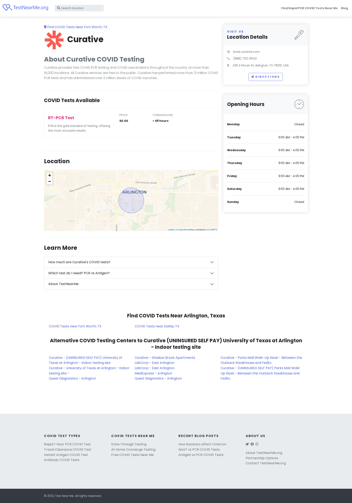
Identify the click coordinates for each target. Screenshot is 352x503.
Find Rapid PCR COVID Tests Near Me (309, 8)
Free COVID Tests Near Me (132, 454)
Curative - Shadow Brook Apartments (165, 357)
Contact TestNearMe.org (266, 463)
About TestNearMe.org (264, 452)
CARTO (213, 229)
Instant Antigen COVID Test (66, 454)
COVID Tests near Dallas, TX (157, 326)
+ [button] (49, 175)
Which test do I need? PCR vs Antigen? (79, 273)
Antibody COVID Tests (61, 460)
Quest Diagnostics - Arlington (72, 378)
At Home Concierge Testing (133, 449)
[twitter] (247, 444)
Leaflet (171, 229)
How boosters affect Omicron (202, 444)
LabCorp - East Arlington (154, 362)
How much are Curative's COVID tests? (79, 262)
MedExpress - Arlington (153, 373)
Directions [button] (267, 76)
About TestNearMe (63, 284)
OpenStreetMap (186, 229)
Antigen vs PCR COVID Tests (200, 454)
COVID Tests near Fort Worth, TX (75, 326)
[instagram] (256, 444)
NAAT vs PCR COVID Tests (199, 449)
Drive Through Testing (128, 444)
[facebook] (252, 444)
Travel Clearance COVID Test (67, 449)
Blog (344, 8)
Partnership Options (262, 458)
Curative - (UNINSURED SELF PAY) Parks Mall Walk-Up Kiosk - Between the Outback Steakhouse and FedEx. (261, 373)
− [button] (49, 181)
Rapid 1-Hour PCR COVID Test (67, 444)
